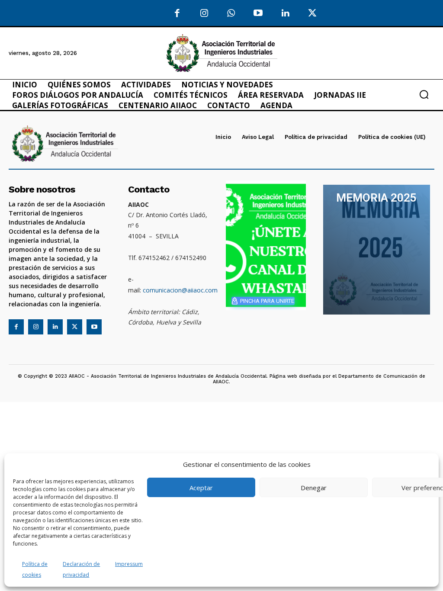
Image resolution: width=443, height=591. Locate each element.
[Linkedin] (55, 326)
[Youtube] (258, 13)
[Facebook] (177, 13)
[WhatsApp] (231, 13)
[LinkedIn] (285, 13)
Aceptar (201, 487)
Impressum (129, 564)
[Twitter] (312, 13)
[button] (424, 94)
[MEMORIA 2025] (376, 250)
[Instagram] (204, 13)
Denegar (314, 487)
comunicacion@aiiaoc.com (180, 290)
